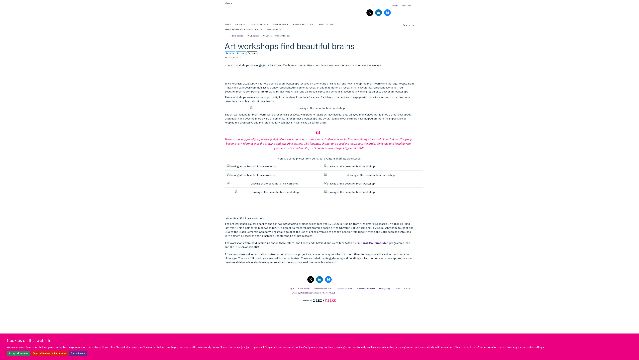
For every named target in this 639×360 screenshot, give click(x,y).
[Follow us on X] (370, 13)
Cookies (397, 288)
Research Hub (281, 24)
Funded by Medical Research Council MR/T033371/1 (313, 293)
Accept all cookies (18, 353)
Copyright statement (344, 288)
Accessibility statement (323, 288)
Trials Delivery (326, 24)
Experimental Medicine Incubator (243, 29)
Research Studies (303, 24)
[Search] (412, 25)
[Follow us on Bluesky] (387, 13)
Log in (292, 288)
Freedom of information (366, 288)
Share (231, 53)
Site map (407, 288)
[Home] (227, 36)
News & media (274, 29)
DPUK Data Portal (259, 24)
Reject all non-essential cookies (49, 353)
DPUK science (253, 36)
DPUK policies (304, 288)
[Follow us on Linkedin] (378, 13)
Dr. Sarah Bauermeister (372, 243)
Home (228, 24)
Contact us (395, 5)
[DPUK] (229, 2)
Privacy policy (384, 288)
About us (240, 24)
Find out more (78, 353)
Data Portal (407, 5)
